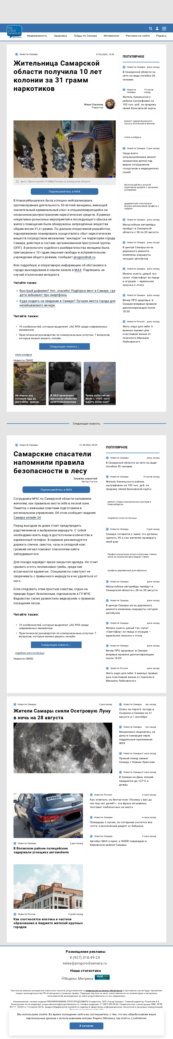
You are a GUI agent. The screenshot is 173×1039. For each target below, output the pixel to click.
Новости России (136, 321)
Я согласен (86, 1025)
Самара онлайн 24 (27, 517)
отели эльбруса (23, 354)
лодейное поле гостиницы (29, 653)
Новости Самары (29, 54)
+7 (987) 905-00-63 (109, 1004)
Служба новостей (85, 478)
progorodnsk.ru (84, 257)
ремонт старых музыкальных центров (128, 502)
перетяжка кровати (134, 187)
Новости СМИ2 (23, 360)
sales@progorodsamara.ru (85, 963)
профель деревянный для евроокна (127, 570)
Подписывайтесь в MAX (64, 191)
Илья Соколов (93, 104)
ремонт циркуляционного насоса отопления (138, 122)
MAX (78, 270)
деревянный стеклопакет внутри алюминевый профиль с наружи (141, 206)
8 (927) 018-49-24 (85, 958)
